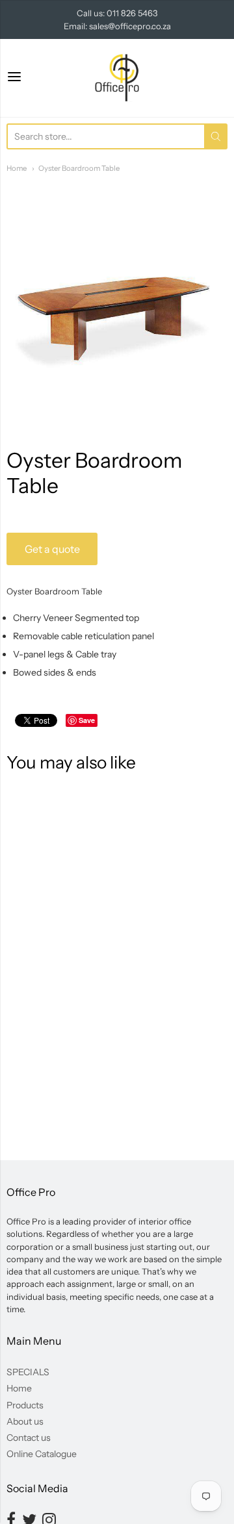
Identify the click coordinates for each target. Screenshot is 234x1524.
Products (25, 1405)
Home (16, 168)
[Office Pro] (117, 77)
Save (87, 720)
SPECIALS (27, 1372)
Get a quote (52, 548)
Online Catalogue (41, 1454)
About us (25, 1421)
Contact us (28, 1437)
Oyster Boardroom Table (79, 168)
